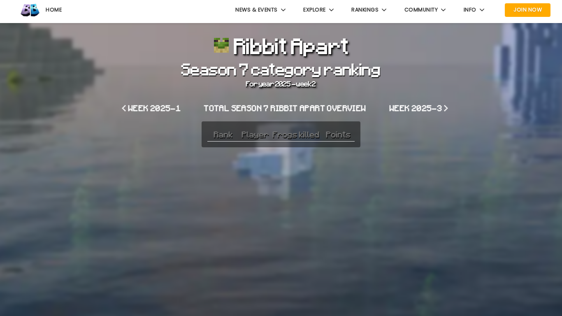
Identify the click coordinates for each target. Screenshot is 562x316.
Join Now (527, 9)
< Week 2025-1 (151, 108)
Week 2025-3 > (419, 108)
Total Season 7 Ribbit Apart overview (285, 108)
